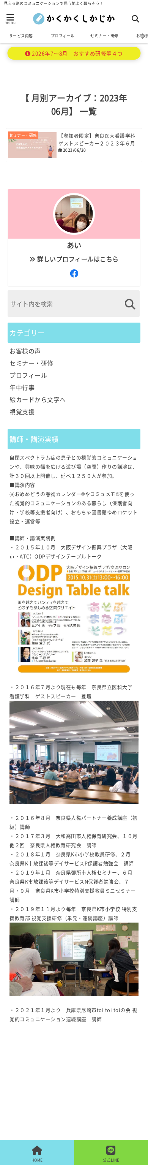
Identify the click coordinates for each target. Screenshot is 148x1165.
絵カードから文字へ (37, 399)
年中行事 (22, 387)
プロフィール (63, 35)
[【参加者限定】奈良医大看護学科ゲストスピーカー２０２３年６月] (74, 145)
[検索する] (130, 304)
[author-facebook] (74, 272)
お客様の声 (25, 350)
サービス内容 (21, 35)
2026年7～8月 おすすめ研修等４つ (77, 53)
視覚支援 (22, 411)
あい (74, 245)
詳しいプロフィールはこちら (77, 258)
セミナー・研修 (104, 35)
